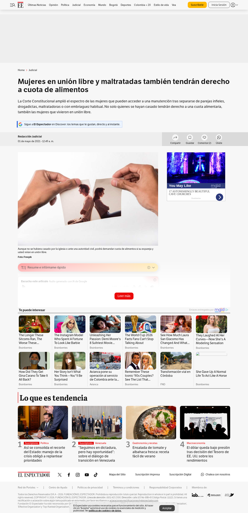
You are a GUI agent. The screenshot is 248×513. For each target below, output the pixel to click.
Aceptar (167, 508)
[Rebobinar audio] (134, 286)
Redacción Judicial (30, 136)
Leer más (124, 296)
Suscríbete (197, 5)
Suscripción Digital (180, 474)
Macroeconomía (196, 443)
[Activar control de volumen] (151, 287)
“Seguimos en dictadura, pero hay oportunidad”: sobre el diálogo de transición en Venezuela (97, 454)
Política (44, 443)
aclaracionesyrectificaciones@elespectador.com (133, 500)
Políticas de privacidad (90, 487)
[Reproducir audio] (24, 286)
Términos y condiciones (126, 487)
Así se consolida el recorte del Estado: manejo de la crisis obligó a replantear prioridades (44, 454)
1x (146, 286)
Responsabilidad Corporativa (165, 487)
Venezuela (100, 443)
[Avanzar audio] (140, 286)
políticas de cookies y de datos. (105, 510)
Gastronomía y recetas (145, 443)
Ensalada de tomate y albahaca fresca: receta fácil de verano (151, 451)
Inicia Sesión (219, 5)
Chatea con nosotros (218, 474)
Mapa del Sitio (117, 474)
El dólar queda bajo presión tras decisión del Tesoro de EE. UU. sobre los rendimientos (208, 454)
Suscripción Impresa (147, 474)
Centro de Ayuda (58, 487)
